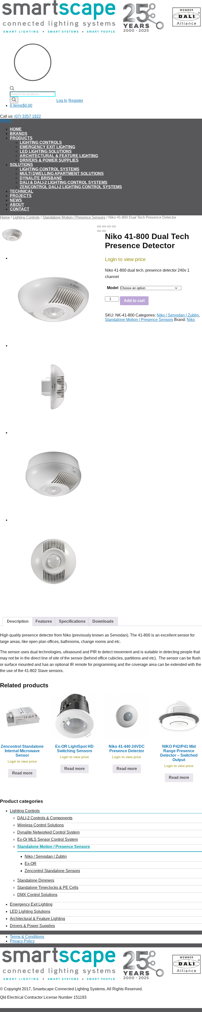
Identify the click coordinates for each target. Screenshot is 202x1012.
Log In (61, 100)
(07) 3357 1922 (27, 116)
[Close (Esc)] (99, 226)
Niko (191, 320)
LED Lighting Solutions (46, 151)
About (17, 205)
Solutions (21, 165)
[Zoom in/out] (114, 226)
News (16, 200)
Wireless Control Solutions (40, 825)
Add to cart (134, 301)
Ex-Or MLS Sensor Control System (47, 839)
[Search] (14, 100)
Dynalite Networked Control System (48, 832)
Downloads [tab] (103, 621)
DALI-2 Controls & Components (44, 818)
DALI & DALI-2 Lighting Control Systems (63, 182)
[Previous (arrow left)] (99, 231)
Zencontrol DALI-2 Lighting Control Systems (71, 187)
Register (75, 100)
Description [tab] (18, 621)
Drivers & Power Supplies (49, 160)
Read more (22, 773)
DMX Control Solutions (37, 895)
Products (21, 138)
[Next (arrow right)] (104, 231)
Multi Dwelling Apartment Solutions (62, 173)
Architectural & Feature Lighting (59, 156)
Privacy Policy (22, 941)
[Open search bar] (12, 89)
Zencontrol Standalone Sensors (52, 871)
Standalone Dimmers (35, 880)
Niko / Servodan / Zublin (178, 315)
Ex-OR (30, 864)
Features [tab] (43, 621)
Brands (18, 133)
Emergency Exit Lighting (47, 147)
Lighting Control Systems (49, 169)
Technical (21, 191)
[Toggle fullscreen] (109, 226)
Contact (19, 209)
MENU (6, 121)
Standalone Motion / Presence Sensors (74, 217)
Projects (21, 196)
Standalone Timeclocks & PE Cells (47, 887)
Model (112, 288)
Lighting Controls (41, 142)
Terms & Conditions (27, 937)
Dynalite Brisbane (41, 178)
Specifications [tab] (72, 621)
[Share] (104, 226)
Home (16, 129)
